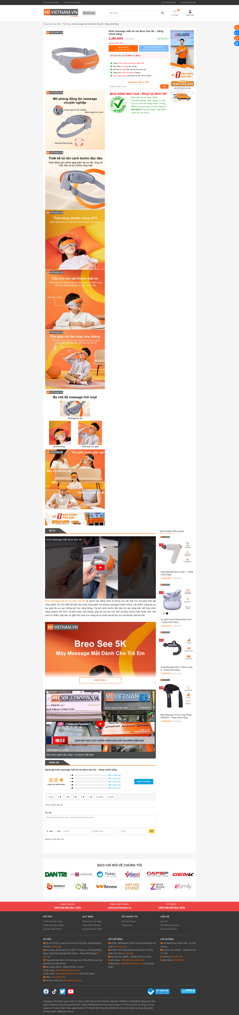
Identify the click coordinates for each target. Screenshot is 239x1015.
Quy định (87, 916)
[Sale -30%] (177, 648)
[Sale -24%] (177, 600)
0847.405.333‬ (176, 957)
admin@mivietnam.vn (72, 980)
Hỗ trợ (47, 916)
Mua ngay (123, 48)
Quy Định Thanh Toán (92, 929)
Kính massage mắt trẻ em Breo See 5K (65, 601)
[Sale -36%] (177, 695)
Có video (99, 797)
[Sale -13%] (177, 552)
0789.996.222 (179, 960)
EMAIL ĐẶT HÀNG (119, 904)
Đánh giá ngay (144, 782)
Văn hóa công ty (128, 921)
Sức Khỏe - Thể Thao (61, 24)
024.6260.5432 (58, 977)
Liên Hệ (163, 921)
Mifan (138, 56)
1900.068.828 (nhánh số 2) (133, 960)
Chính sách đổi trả (168, 929)
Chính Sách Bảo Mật (188, 2)
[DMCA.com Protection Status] (188, 991)
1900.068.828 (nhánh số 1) (68, 970)
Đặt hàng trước (154, 48)
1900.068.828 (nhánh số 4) (132, 964)
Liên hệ (164, 916)
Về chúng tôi (129, 916)
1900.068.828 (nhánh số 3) (67, 974)
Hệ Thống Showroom (169, 925)
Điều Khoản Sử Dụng (91, 921)
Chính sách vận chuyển (72, 2)
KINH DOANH (67, 904)
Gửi (151, 831)
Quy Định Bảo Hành (168, 2)
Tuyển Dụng (126, 925)
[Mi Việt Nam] (61, 13)
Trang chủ (47, 24)
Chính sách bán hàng (51, 2)
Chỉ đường (55, 947)
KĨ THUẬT (172, 904)
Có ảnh (111, 797)
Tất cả (51, 797)
